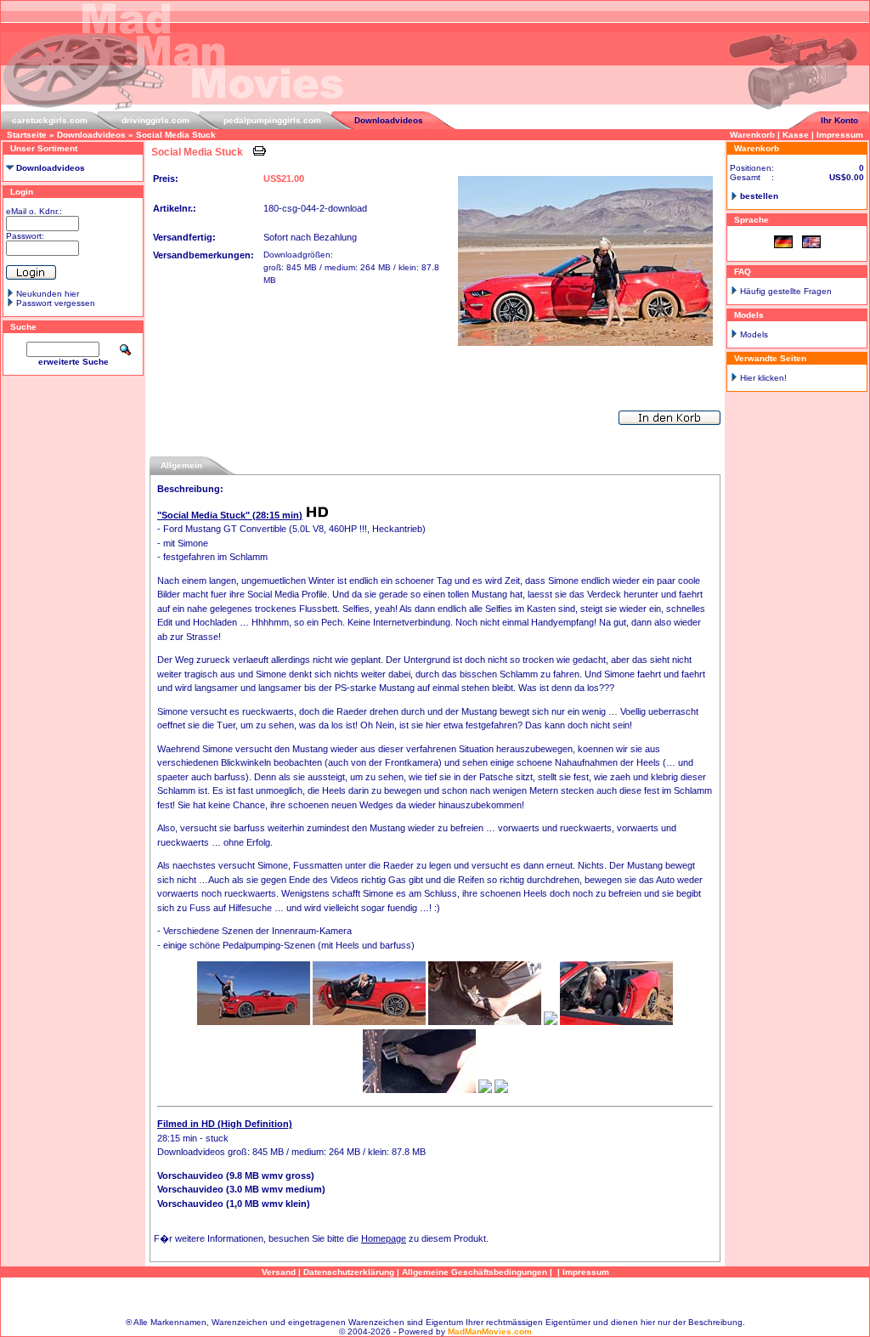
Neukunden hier (47, 293)
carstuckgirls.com (50, 120)
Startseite (27, 134)
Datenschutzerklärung (348, 1272)
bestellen (759, 196)
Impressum (839, 134)
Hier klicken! (763, 377)
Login (21, 191)
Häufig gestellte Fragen (786, 291)
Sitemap (435, 1297)
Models (754, 334)
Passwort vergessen (55, 303)
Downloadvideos (388, 120)
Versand (279, 1272)
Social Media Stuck (176, 134)
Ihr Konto (839, 120)
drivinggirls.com (155, 120)
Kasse (795, 134)
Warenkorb (752, 134)
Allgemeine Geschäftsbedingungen (474, 1272)
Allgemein (181, 465)
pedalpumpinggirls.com (272, 120)
